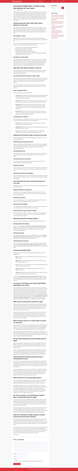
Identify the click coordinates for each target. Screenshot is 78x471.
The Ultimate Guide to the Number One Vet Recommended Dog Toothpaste (57, 27)
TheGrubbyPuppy (17, 1)
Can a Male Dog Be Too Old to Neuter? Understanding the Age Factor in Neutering (57, 32)
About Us (52, 1)
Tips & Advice (47, 1)
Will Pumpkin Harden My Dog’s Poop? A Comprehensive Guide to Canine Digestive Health (57, 36)
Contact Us (57, 1)
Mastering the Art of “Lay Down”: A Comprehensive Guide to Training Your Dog (57, 23)
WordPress (47, 469)
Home (36, 1)
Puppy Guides (41, 1)
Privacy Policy (63, 1)
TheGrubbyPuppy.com (37, 469)
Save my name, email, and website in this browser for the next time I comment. (28, 461)
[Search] (62, 8)
